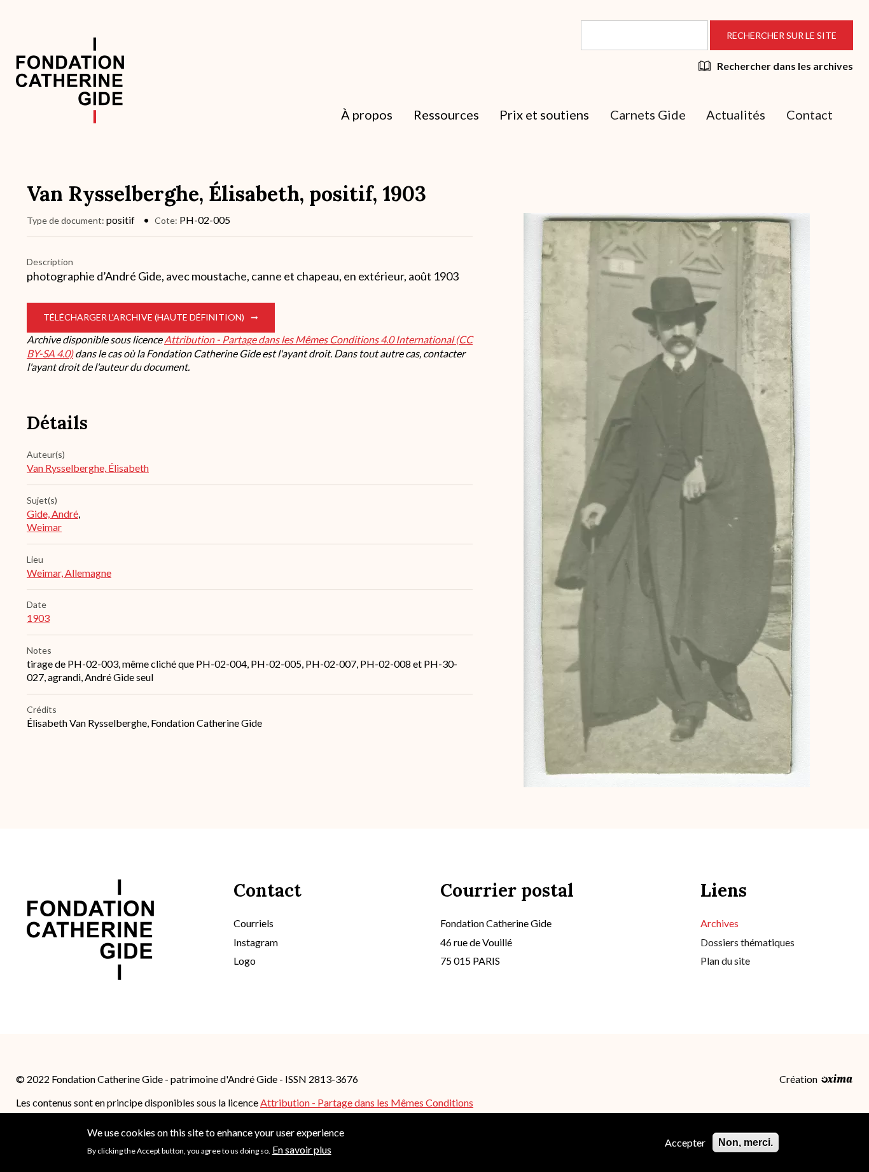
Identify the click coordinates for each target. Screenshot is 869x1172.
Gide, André (52, 513)
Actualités (735, 114)
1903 (38, 618)
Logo (244, 961)
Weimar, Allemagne (69, 573)
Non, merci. (745, 1142)
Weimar (44, 527)
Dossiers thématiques (747, 942)
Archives (719, 923)
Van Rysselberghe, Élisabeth (88, 468)
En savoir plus (301, 1149)
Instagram (255, 942)
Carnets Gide (648, 114)
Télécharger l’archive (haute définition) (143, 317)
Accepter (685, 1142)
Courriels (253, 923)
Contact (809, 114)
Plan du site (725, 961)
